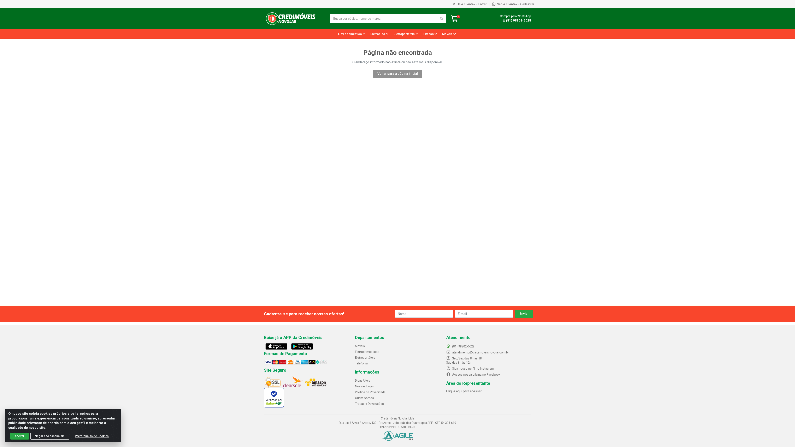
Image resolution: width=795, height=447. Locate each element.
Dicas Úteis (362, 380)
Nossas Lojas (364, 386)
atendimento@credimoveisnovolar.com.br (480, 352)
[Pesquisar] (441, 18)
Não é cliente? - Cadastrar (515, 4)
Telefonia (361, 363)
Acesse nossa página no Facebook (475, 374)
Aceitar (19, 436)
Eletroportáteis (365, 357)
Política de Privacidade (370, 392)
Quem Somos (364, 398)
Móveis (360, 346)
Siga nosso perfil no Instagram (472, 368)
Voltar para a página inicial (397, 74)
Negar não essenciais (50, 436)
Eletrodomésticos (367, 352)
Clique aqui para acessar (464, 391)
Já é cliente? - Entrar (472, 4)
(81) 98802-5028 (518, 20)
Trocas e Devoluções (369, 404)
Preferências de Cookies (92, 436)
